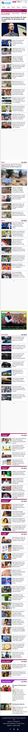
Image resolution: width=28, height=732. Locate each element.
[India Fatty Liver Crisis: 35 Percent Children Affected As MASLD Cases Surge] (6, 455)
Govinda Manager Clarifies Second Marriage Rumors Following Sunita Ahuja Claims (19, 528)
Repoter (9, 725)
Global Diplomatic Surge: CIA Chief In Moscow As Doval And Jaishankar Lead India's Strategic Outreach (18, 92)
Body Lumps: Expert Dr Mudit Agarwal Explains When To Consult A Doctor (18, 581)
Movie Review (6, 681)
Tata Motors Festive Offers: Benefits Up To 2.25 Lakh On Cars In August (17, 372)
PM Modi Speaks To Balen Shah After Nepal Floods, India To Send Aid (18, 66)
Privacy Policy (20, 723)
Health (4, 534)
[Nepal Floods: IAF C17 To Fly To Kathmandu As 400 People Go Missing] (6, 51)
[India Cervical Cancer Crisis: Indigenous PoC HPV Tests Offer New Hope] (6, 605)
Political (4, 468)
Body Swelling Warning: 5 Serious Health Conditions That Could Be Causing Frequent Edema (19, 589)
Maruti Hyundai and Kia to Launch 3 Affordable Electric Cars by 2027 (18, 339)
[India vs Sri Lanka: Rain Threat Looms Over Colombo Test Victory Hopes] (6, 43)
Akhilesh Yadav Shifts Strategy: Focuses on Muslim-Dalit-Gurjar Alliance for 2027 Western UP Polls (18, 488)
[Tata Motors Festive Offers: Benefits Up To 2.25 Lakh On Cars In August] (6, 372)
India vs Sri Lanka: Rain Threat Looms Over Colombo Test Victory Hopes (18, 43)
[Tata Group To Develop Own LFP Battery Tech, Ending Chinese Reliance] (6, 381)
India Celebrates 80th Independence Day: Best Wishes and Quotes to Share (18, 448)
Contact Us (17, 721)
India (8, 7)
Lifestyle (4, 435)
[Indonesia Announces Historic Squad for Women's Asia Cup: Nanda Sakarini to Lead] (6, 242)
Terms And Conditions (9, 723)
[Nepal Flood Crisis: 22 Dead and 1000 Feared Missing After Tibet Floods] (6, 84)
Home (3, 7)
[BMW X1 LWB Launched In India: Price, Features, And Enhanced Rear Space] (6, 348)
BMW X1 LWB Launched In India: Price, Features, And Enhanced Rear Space (18, 347)
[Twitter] (21, 2)
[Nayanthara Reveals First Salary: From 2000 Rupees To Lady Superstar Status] (6, 521)
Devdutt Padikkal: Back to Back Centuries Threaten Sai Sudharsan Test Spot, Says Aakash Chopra (18, 258)
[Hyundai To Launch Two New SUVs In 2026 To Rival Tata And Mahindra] (6, 397)
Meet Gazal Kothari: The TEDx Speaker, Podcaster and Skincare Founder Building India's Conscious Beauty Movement (18, 564)
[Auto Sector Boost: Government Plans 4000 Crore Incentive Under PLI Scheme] (6, 389)
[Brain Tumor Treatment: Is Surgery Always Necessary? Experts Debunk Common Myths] (6, 614)
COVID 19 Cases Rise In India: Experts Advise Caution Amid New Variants (18, 556)
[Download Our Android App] (13, 1)
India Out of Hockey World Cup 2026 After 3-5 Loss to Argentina (18, 265)
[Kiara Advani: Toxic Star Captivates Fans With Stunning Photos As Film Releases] (6, 506)
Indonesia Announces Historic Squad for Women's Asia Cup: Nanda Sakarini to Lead (18, 242)
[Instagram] (23, 1)
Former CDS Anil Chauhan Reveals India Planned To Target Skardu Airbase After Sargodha (18, 125)
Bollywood (5, 501)
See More (24, 162)
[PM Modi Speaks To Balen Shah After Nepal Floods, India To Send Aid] (6, 67)
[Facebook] (17, 2)
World (13, 7)
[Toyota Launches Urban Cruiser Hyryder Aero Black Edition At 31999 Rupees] (6, 364)
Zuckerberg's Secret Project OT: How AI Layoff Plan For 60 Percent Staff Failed (14, 19)
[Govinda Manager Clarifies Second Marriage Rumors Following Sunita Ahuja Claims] (6, 528)
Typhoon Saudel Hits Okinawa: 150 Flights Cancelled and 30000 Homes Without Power (18, 59)
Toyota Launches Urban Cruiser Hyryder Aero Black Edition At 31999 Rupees (18, 364)
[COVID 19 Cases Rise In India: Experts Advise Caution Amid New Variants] (6, 556)
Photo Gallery (6, 661)
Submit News (16, 725)
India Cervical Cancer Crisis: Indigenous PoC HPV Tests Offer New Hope (18, 605)
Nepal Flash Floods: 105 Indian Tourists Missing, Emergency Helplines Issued (18, 76)
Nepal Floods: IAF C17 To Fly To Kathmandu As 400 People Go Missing (18, 50)
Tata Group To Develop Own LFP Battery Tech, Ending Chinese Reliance (18, 380)
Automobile (4, 334)
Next (25, 326)
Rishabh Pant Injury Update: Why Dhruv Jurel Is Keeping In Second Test (18, 249)
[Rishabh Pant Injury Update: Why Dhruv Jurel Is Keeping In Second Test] (6, 250)
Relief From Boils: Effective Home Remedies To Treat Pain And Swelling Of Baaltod (18, 573)
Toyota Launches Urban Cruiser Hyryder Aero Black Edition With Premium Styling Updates (18, 356)
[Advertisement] (14, 145)
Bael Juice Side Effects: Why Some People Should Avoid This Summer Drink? (19, 666)
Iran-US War (15, 13)
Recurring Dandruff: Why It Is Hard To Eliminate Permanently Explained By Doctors (19, 441)
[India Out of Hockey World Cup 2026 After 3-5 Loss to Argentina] (6, 266)
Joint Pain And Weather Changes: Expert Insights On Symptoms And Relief (18, 629)
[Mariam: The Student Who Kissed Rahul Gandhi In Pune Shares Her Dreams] (6, 473)
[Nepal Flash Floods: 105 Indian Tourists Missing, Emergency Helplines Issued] (6, 76)
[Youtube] (19, 2)
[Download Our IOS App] (15, 1)
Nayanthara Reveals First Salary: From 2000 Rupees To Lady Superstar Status (18, 520)
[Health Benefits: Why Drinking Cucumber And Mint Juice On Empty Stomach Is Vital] (6, 597)
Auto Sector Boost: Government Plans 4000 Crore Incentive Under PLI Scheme (18, 389)
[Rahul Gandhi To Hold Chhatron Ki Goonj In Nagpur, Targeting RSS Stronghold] (6, 481)
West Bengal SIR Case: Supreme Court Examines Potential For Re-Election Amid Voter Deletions (18, 117)
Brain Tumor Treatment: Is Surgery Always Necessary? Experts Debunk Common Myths (18, 614)
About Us (10, 721)
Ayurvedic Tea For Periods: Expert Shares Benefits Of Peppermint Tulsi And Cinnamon (18, 622)
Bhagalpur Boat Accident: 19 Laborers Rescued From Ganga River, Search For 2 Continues (18, 100)
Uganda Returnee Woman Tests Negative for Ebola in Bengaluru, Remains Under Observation (19, 638)
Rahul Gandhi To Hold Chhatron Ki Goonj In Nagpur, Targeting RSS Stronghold (18, 481)
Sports (18, 7)
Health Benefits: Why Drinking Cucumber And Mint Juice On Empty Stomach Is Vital (18, 597)
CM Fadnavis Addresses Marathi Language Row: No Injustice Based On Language (18, 495)
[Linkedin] (26, 1)
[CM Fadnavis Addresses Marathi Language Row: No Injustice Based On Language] (6, 495)
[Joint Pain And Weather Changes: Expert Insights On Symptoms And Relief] (6, 630)
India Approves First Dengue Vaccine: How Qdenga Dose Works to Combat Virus (18, 462)
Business (24, 7)
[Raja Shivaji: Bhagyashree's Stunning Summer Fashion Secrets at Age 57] (6, 674)
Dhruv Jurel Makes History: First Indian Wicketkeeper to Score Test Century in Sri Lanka (18, 275)
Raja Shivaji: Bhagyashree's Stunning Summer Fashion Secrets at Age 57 (19, 673)
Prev (3, 326)
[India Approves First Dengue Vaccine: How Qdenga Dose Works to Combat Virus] (6, 462)
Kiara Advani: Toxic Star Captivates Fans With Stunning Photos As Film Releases (18, 507)
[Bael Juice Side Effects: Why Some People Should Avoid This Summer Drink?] (6, 667)
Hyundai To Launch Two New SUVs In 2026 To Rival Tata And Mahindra (19, 396)
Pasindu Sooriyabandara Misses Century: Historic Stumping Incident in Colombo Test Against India (18, 108)
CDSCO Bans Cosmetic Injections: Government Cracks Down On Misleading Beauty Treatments (18, 655)
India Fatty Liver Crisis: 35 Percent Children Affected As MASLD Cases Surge (18, 454)
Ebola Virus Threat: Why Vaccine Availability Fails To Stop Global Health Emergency (18, 646)
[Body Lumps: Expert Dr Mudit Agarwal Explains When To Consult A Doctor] (6, 581)
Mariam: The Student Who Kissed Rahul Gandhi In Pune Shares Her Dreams (19, 473)
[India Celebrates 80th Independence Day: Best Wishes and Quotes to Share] (6, 448)
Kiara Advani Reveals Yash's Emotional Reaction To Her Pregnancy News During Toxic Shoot (19, 514)
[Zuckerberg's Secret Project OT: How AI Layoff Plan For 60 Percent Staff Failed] (14, 29)
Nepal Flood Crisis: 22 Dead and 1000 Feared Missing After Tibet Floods (19, 83)
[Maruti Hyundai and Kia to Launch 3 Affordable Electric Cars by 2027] (6, 339)
